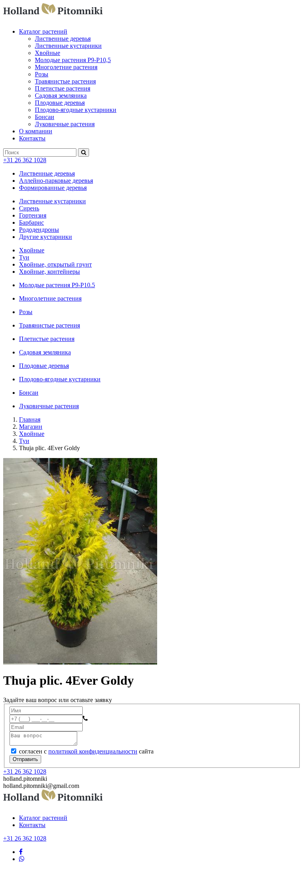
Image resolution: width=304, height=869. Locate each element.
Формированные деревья (53, 187)
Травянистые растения (65, 81)
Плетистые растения (62, 88)
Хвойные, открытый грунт (55, 264)
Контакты (32, 138)
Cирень (29, 208)
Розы (41, 74)
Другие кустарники (45, 236)
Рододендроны (39, 229)
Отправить (25, 759)
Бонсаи (44, 117)
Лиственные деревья (63, 38)
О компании (35, 131)
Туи (24, 257)
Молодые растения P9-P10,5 (73, 60)
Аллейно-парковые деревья (56, 180)
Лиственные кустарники (68, 45)
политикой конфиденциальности (92, 751)
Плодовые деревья (60, 102)
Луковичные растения (65, 124)
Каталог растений (43, 31)
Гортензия (32, 215)
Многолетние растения (66, 67)
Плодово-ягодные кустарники (75, 109)
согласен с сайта (85, 751)
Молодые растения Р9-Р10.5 (57, 285)
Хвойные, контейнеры (49, 271)
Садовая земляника (61, 95)
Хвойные (47, 52)
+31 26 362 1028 (24, 160)
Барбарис (31, 222)
